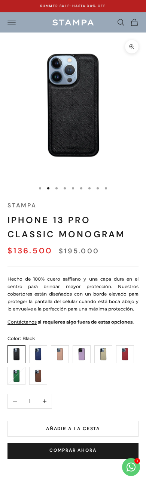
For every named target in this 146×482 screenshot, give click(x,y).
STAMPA (22, 205)
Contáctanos (22, 322)
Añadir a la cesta (73, 429)
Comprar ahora (73, 450)
